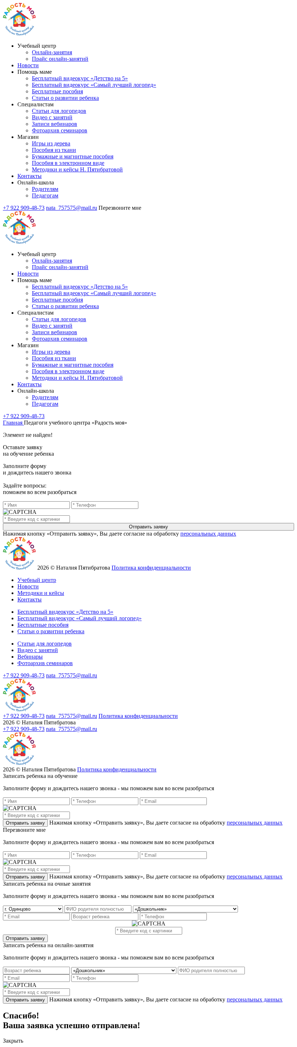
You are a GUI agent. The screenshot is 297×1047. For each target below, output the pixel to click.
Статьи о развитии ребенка (65, 98)
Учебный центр (36, 580)
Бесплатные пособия (57, 91)
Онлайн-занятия (52, 52)
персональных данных (208, 534)
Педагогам (45, 195)
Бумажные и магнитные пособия (72, 156)
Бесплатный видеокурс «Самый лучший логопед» (94, 85)
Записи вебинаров (54, 124)
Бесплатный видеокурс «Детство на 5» (80, 78)
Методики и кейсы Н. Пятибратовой (77, 169)
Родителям (45, 189)
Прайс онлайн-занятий (60, 59)
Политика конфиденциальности (151, 568)
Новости (28, 65)
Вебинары (30, 657)
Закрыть (13, 1041)
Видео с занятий (52, 117)
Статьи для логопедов (59, 111)
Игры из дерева (51, 143)
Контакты (29, 176)
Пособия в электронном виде (68, 163)
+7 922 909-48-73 (24, 208)
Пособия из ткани (54, 150)
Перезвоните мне (120, 208)
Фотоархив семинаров (59, 130)
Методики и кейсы (40, 593)
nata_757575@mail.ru (71, 208)
